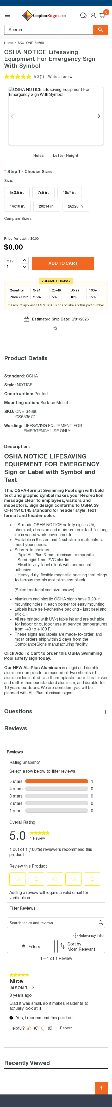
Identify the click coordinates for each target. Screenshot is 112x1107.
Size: (8, 181)
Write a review (60, 76)
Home (8, 43)
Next (99, 116)
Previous (12, 116)
